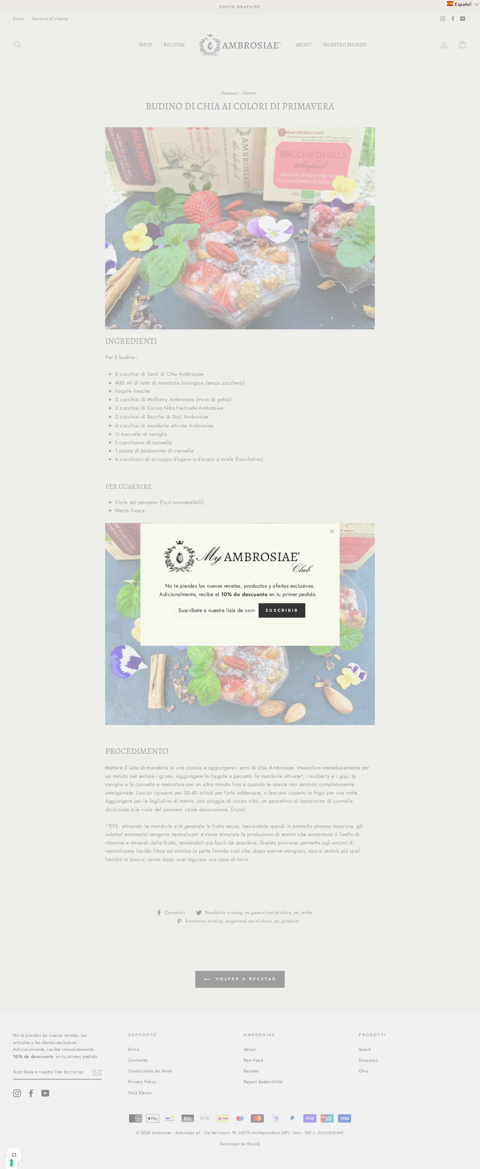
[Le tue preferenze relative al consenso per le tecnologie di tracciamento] (11, 1163)
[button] (463, 4)
